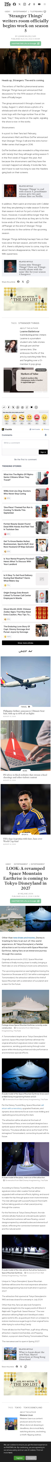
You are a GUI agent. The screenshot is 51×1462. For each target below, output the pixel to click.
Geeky (7, 11)
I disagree (31, 1458)
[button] (45, 4)
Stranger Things (28, 323)
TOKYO (18, 1407)
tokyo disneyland (32, 1407)
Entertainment (20, 11)
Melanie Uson (26, 894)
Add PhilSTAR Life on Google (24, 43)
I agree (19, 1458)
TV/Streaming (36, 11)
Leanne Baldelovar (27, 36)
